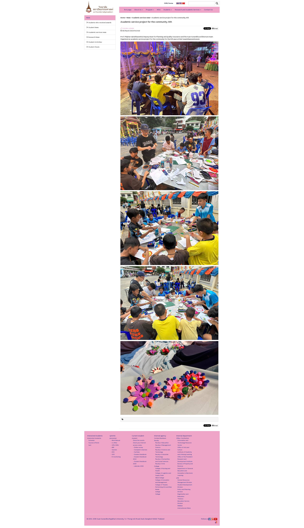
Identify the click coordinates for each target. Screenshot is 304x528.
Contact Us (208, 9)
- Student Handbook (139, 454)
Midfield (180, 506)
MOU (159, 9)
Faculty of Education (162, 443)
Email (216, 29)
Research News (94, 37)
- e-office (114, 443)
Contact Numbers (160, 438)
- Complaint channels (140, 450)
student (134, 438)
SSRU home (168, 3)
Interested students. (94, 438)
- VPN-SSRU (115, 445)
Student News (93, 27)
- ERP (112, 447)
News (88, 17)
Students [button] (167, 9)
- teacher (114, 450)
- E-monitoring (116, 457)
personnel (113, 438)
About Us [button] (138, 9)
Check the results (138, 440)
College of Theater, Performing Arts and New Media (163, 487)
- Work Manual (115, 440)
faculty (156, 440)
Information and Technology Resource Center (185, 442)
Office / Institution (182, 438)
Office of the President (185, 457)
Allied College (159, 478)
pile (177, 478)
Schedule (91, 440)
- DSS (112, 452)
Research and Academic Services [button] (187, 9)
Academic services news (97, 32)
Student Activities (95, 42)
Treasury (180, 499)
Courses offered (93, 443)
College (156, 466)
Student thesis (93, 47)
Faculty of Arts (160, 464)
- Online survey (138, 447)
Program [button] (149, 9)
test (89, 445)
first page (127, 9)
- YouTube (136, 452)
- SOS (113, 454)
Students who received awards (99, 22)
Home (122, 17)
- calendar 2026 (138, 466)
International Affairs (184, 508)
